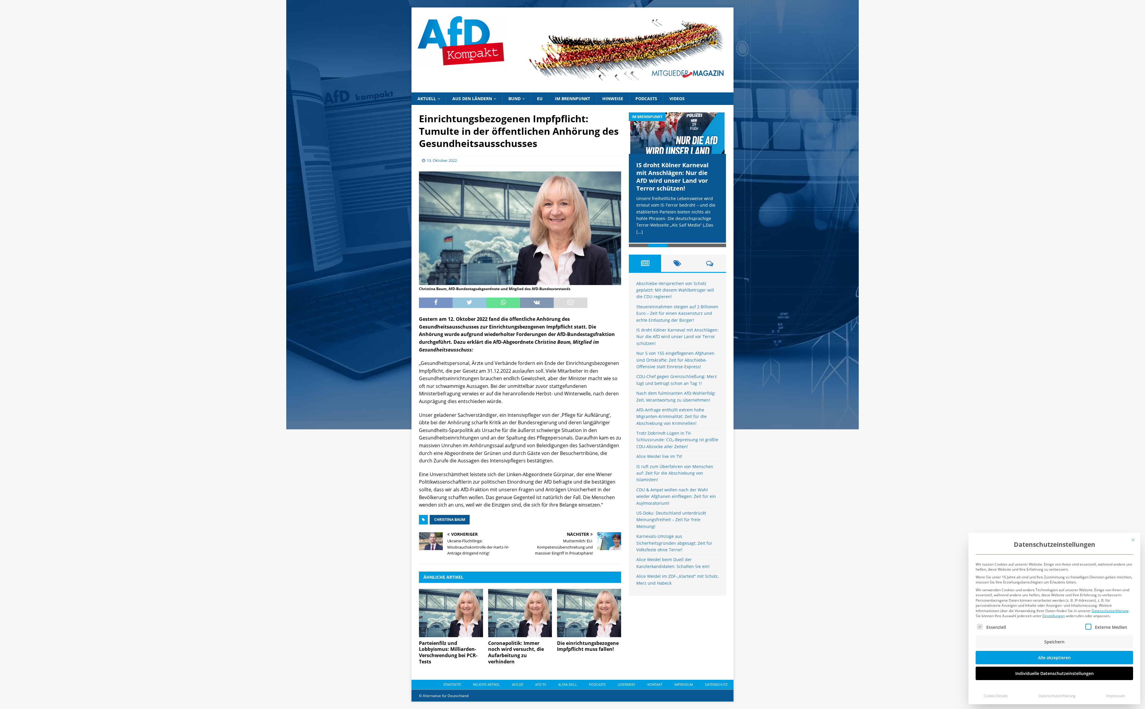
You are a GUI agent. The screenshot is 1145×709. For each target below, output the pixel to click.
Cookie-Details (996, 695)
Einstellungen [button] (1053, 615)
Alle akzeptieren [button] (1054, 657)
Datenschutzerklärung (1110, 610)
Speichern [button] (1054, 642)
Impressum (1115, 695)
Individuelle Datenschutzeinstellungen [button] (1054, 673)
